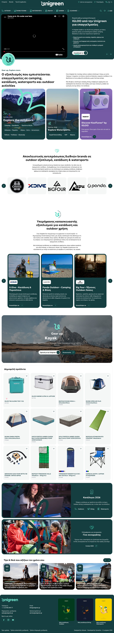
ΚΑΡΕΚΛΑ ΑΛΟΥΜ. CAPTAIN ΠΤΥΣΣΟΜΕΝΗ (95, 474)
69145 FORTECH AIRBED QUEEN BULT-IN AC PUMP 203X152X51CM (70, 437)
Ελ (109, 2)
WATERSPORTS (37, 11)
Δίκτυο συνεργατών (86, 2)
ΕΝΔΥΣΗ (50, 11)
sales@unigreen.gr (7, 613)
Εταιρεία (4, 2)
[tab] (73, 54)
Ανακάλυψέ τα (78, 53)
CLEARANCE (73, 11)
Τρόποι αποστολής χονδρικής (20, 630)
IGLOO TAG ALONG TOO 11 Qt (14, 401)
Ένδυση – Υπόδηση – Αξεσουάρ (15, 135)
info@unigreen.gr (35, 608)
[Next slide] (110, 54)
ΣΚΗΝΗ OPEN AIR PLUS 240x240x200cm (93, 402)
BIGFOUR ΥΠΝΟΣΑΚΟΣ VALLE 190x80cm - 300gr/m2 (41, 474)
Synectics (98, 630)
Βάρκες (72, 135)
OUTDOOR (7, 11)
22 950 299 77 (7, 608)
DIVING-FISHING (21, 11)
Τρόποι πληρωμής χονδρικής (38, 630)
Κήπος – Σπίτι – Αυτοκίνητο (30, 130)
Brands (11, 2)
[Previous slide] (107, 54)
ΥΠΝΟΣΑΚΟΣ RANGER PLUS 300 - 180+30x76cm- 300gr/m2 (70, 474)
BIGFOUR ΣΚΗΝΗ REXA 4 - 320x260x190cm (67, 402)
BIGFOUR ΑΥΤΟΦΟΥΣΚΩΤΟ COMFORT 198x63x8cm (94, 437)
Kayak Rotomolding (55, 135)
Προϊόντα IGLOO (27, 125)
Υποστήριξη (99, 2)
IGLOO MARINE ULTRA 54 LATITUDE (43, 396)
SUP (66, 135)
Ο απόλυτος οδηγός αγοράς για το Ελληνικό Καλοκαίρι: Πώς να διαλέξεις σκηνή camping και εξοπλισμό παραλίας (19, 585)
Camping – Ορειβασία (12, 125)
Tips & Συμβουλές (20, 2)
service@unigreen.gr (36, 613)
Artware (84, 630)
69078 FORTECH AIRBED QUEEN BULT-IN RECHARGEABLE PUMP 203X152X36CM (42, 438)
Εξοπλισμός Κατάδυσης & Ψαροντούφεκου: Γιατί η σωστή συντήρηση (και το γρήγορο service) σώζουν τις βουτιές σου (57, 585)
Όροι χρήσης (5, 630)
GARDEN (61, 11)
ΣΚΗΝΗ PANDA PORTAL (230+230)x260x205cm (12, 437)
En (111, 2)
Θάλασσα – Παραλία (11, 130)
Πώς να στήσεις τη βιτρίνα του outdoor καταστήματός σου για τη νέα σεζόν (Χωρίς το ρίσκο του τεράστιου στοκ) (93, 585)
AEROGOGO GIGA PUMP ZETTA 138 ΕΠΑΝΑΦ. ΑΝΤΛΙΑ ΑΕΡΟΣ (16, 474)
